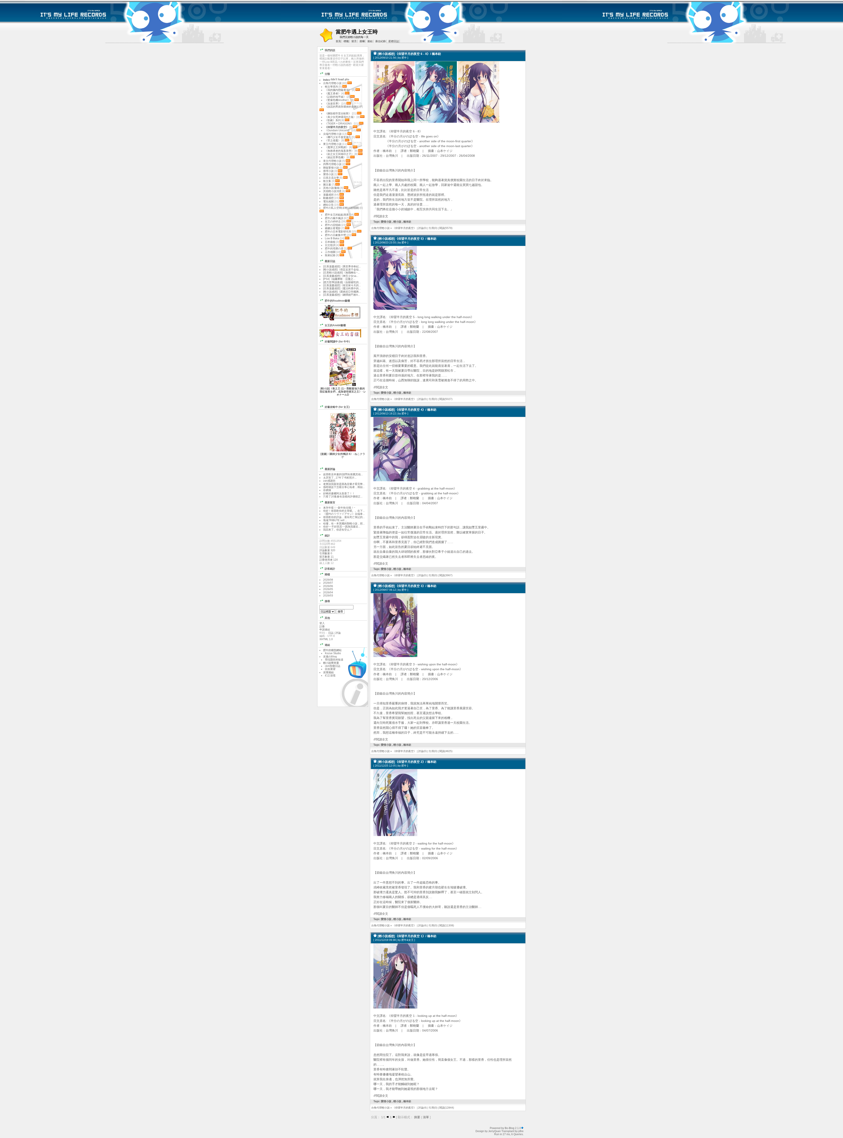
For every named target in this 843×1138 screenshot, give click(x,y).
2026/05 (328, 589)
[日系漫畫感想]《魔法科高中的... (342, 288)
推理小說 (328, 171)
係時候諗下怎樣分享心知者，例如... (344, 487)
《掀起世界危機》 (335, 157)
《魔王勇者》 (333, 93)
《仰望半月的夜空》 (404, 228)
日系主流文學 (331, 177)
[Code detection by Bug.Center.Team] (522, 1128)
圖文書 (327, 184)
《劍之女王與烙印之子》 (339, 154)
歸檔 (327, 574)
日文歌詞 (330, 245)
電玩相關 (328, 201)
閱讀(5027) (445, 399)
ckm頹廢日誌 (332, 666)
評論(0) (422, 228)
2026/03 (328, 595)
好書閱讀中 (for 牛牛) (337, 341)
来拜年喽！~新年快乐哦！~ (339, 507)
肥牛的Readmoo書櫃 (337, 300)
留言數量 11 (326, 556)
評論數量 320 (327, 550)
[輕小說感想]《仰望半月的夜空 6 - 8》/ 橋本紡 (409, 54)
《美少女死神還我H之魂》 (340, 117)
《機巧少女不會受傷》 (338, 137)
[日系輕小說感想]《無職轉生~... (341, 272)
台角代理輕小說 (380, 228)
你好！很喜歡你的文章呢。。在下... (344, 510)
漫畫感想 (328, 194)
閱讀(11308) (446, 925)
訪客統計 (330, 568)
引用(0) (433, 228)
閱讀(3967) (445, 575)
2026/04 (328, 592)
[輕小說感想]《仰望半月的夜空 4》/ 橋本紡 (407, 409)
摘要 (417, 1117)
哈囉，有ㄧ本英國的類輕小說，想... (344, 523)
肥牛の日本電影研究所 (338, 231)
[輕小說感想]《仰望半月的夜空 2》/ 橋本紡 (407, 761)
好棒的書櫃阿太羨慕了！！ (339, 493)
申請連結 (324, 629)
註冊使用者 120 (328, 559)
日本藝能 (330, 241)
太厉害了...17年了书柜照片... (340, 477)
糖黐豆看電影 (333, 228)
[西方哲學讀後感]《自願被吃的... (342, 282)
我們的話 (330, 50)
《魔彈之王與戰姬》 (337, 147)
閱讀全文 (382, 216)
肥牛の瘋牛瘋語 (334, 218)
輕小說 (397, 221)
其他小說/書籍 (331, 187)
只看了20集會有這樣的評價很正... (342, 496)
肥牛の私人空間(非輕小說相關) (341, 207)
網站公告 (328, 204)
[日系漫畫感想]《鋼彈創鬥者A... (341, 294)
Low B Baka (332, 238)
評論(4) (422, 925)
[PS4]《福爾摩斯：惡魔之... (339, 279)
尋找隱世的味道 (334, 659)
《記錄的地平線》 (335, 96)
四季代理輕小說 (332, 164)
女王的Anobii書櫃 (335, 325)
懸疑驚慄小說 (331, 167)
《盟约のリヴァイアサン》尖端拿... (344, 513)
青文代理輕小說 (332, 160)
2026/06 (328, 586)
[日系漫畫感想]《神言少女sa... (340, 275)
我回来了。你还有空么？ (337, 529)
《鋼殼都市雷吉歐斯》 (338, 113)
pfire (521, 1131)
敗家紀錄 (330, 255)
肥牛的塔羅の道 (334, 248)
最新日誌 (330, 261)
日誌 (330, 632)
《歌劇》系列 (333, 120)
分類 (327, 74)
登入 (322, 623)
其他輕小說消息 (332, 191)
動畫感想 (328, 198)
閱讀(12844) (446, 1107)
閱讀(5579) (445, 228)
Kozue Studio (333, 653)
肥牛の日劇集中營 (336, 235)
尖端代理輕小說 (332, 133)
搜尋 (327, 601)
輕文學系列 (331, 86)
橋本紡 (407, 221)
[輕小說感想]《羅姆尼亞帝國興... (342, 291)
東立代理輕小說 (332, 144)
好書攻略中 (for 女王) (337, 407)
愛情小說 (386, 221)
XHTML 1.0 (326, 639)
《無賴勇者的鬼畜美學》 (339, 150)
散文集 (327, 181)
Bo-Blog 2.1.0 (513, 1128)
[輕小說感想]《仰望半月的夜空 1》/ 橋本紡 (407, 936)
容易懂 (327, 490)
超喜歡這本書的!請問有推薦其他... (343, 474)
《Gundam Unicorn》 (338, 130)
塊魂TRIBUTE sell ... (335, 520)
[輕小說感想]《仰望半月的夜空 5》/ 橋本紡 (407, 238)
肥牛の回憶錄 (333, 225)
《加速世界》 (333, 103)
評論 (338, 632)
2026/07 (328, 582)
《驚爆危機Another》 (337, 100)
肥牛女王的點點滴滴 (337, 214)
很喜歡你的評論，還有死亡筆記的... (344, 517)
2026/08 (328, 579)
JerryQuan (494, 1131)
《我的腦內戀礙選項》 (338, 90)
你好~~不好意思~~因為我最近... (341, 526)
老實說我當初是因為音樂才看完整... (344, 484)
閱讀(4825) (445, 751)
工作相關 (330, 252)
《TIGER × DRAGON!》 (339, 123)
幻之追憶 (330, 675)
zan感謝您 (329, 480)
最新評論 (330, 469)
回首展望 (330, 669)
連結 (327, 644)
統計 (327, 535)
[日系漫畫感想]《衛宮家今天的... (342, 285)
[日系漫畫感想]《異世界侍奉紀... (342, 266)
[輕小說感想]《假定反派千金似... (342, 269)
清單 (426, 1117)
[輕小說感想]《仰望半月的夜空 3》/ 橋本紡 (407, 586)
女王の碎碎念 (333, 221)
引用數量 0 (325, 553)
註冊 (322, 626)
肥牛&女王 (407, 940)
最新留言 (330, 502)
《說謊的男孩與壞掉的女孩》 (342, 106)
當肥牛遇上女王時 (357, 32)
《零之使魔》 (333, 140)
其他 (327, 617)
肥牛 (404, 57)
